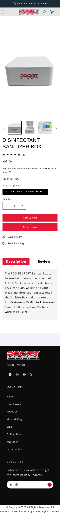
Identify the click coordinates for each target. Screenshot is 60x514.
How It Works (14, 404)
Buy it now (30, 227)
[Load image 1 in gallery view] (15, 127)
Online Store (14, 434)
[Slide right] (56, 128)
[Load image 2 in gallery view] (29, 127)
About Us (12, 411)
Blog (9, 426)
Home (10, 396)
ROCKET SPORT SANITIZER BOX (25, 191)
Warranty (12, 441)
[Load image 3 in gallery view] (45, 127)
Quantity (7, 198)
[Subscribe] (49, 485)
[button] (44, 12)
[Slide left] (3, 128)
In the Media (14, 449)
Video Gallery (15, 419)
